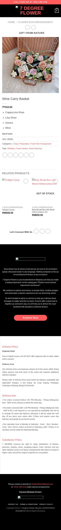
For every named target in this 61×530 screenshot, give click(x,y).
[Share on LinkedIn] (31, 155)
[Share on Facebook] (10, 155)
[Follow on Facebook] (36, 231)
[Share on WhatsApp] (5, 155)
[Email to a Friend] (21, 155)
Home (11, 22)
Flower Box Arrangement (35, 22)
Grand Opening (35, 148)
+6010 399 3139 (40, 2)
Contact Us (13, 504)
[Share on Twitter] (15, 155)
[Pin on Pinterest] (26, 155)
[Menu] (4, 10)
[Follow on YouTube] (48, 231)
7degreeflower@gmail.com (42, 484)
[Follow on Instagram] (42, 231)
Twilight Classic (8, 210)
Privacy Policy (46, 504)
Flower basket (22, 148)
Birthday (11, 148)
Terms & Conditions (29, 504)
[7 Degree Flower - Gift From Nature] (30, 11)
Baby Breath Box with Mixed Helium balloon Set (43, 211)
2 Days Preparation (21, 144)
